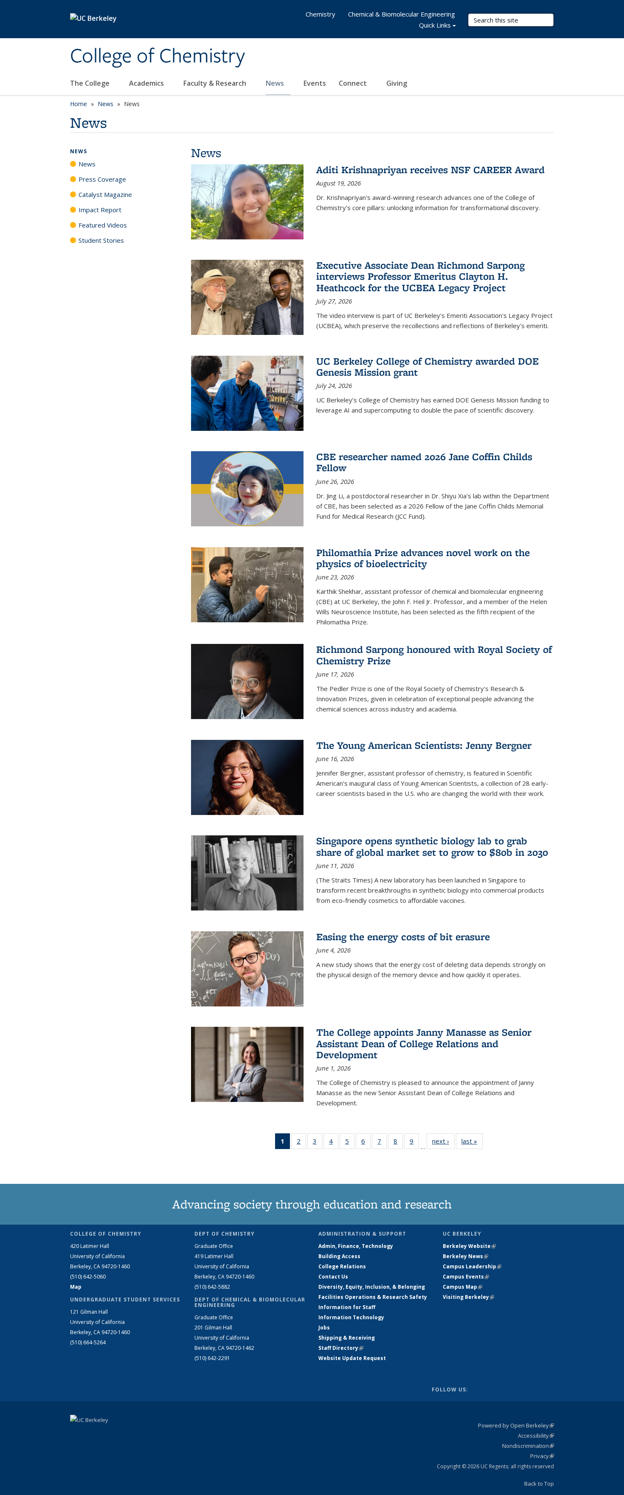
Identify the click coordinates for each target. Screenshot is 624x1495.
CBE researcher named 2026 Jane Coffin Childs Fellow (424, 462)
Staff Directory (340, 1348)
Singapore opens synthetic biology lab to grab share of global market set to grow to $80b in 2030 (432, 846)
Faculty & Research (215, 83)
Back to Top (539, 1483)
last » (472, 1141)
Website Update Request (352, 1358)
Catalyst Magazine (105, 194)
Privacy (542, 1456)
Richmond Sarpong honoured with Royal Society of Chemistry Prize (434, 655)
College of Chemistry (157, 56)
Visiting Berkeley (468, 1297)
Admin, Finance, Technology (355, 1246)
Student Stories (101, 240)
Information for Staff (346, 1307)
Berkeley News (465, 1256)
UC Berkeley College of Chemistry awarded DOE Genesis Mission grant (427, 366)
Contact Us (333, 1276)
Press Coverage (102, 179)
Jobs (324, 1327)
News (276, 83)
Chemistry (320, 14)
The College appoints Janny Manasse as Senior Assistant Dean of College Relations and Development (423, 1043)
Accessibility (536, 1435)
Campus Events (466, 1276)
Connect (353, 83)
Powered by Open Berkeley (516, 1425)
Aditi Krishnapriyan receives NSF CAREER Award (430, 169)
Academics (147, 83)
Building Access (339, 1256)
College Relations (342, 1266)
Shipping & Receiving (346, 1337)
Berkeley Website (469, 1246)
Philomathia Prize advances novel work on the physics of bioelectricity (423, 558)
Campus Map (462, 1286)
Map (76, 1286)
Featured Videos (103, 225)
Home (78, 104)
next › (443, 1141)
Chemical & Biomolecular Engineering (401, 14)
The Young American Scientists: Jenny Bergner (423, 745)
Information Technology (351, 1317)
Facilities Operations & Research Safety (372, 1297)
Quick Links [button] (435, 25)
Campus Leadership (472, 1266)
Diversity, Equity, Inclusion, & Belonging (371, 1286)
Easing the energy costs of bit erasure (403, 936)
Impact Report (100, 209)
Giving (396, 83)
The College (90, 83)
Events (315, 83)
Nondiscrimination (528, 1446)
